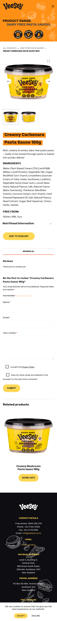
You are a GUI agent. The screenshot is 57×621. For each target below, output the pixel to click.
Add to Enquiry (18, 236)
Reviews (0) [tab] (28, 251)
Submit (11, 388)
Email (6, 317)
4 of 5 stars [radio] (27, 296)
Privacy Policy (28, 367)
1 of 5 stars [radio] (18, 296)
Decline (36, 616)
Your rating (9, 296)
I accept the (22, 367)
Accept (21, 616)
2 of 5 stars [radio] (21, 296)
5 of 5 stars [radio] (30, 296)
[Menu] (53, 6)
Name (7, 302)
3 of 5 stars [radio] (24, 296)
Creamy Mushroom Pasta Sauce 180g (28, 468)
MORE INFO (28, 477)
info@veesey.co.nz (31, 533)
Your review (10, 333)
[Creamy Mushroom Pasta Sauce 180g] (28, 436)
